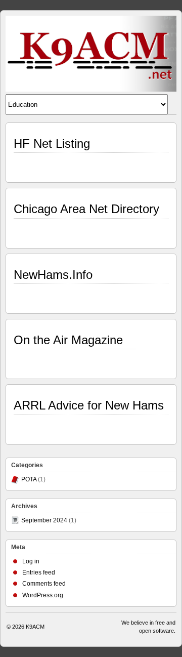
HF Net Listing (52, 143)
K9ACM (35, 627)
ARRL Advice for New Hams (89, 405)
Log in (30, 561)
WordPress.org (42, 595)
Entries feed (38, 572)
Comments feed (44, 583)
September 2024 (44, 520)
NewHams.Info (53, 274)
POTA (28, 479)
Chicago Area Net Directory (86, 209)
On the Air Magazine (68, 340)
